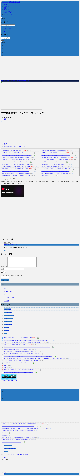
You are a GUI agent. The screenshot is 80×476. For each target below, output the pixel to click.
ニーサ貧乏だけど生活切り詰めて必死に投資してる (13, 150)
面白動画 (6, 9)
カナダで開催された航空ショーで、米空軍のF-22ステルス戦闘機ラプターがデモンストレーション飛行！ (26, 340)
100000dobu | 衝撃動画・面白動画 (19, 454)
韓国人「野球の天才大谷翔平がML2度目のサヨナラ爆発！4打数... (55, 173)
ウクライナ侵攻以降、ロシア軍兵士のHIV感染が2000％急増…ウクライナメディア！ (21, 351)
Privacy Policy (8, 445)
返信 (5, 250)
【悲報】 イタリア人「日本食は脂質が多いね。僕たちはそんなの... (55, 155)
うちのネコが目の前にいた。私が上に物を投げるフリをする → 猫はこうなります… (21, 360)
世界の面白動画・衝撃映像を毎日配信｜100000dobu (15, 80)
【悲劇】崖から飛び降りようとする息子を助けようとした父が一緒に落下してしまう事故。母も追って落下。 (27, 347)
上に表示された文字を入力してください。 (12, 275)
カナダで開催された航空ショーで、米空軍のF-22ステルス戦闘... (15, 168)
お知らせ (6, 365)
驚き (5, 8)
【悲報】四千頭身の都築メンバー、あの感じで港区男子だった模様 (16, 166)
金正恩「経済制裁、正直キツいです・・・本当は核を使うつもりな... (16, 175)
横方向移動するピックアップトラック (14, 146)
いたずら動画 (8, 312)
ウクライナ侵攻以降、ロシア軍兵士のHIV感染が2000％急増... (15, 162)
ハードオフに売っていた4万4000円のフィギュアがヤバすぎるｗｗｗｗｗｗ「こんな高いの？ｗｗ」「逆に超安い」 (28, 356)
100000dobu (7, 309)
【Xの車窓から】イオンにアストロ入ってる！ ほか (52, 162)
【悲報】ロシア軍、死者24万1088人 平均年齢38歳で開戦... (54, 150)
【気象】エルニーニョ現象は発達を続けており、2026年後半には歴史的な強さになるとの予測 (21, 423)
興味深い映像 (8, 324)
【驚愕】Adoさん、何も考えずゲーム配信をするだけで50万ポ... (15, 171)
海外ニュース (7, 12)
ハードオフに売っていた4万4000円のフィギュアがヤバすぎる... (54, 166)
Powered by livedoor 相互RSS (9, 380)
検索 (2, 39)
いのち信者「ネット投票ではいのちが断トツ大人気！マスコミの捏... (55, 157)
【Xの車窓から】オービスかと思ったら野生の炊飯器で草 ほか (54, 164)
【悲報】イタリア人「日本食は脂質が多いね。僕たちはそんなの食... (16, 152)
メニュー (6, 472)
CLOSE (3, 18)
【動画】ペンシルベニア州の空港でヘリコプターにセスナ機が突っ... (16, 159)
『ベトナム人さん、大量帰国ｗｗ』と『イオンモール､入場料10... (55, 159)
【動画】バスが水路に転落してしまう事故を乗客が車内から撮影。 (16, 157)
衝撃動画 (6, 6)
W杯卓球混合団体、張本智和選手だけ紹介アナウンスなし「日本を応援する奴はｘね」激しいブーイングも (24, 428)
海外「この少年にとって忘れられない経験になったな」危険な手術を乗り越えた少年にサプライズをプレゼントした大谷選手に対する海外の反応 (34, 358)
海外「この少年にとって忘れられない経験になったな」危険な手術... (55, 168)
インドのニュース (9, 14)
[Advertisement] (40, 68)
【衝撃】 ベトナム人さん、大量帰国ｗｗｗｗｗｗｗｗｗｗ (53, 152)
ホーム (6, 457)
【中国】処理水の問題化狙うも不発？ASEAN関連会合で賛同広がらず (18, 372)
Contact (6, 451)
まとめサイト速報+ (9, 298)
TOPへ (5, 474)
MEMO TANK (8, 291)
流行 (5, 31)
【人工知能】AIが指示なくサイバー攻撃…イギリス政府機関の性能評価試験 (18, 426)
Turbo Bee (7, 294)
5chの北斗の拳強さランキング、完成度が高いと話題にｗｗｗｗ (15, 173)
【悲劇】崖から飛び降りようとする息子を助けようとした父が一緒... (16, 155)
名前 (2, 269)
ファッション (7, 28)
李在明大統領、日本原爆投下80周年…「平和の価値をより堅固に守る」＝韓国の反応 (21, 353)
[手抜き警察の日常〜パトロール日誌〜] (8, 379)
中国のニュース (8, 11)
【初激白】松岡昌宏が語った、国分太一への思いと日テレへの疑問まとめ (17, 430)
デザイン (6, 29)
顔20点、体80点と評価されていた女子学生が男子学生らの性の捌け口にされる (20, 369)
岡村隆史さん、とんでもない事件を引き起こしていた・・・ (16, 344)
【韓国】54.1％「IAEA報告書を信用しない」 (11, 442)
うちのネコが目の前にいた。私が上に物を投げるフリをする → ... (55, 171)
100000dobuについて (10, 448)
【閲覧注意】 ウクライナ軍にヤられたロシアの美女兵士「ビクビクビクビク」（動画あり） (23, 342)
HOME (6, 4)
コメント (4, 266)
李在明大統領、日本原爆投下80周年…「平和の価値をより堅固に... (16, 164)
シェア (7, 459)
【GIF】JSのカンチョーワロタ (47, 175)
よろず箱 (6, 301)
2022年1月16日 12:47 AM (10, 244)
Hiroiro (6, 288)
